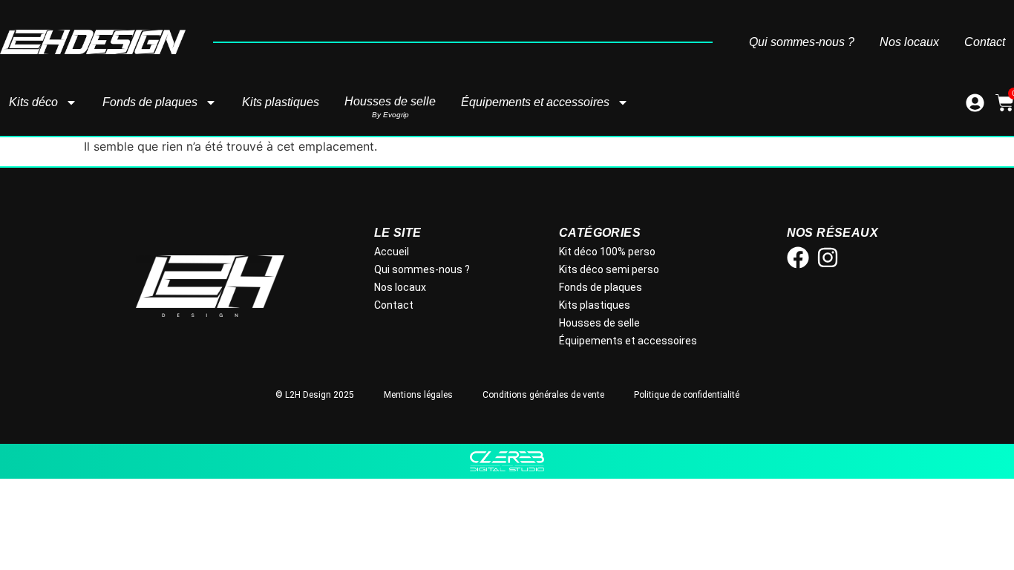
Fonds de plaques (149, 102)
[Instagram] (828, 257)
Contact (984, 42)
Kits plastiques (280, 102)
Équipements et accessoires (535, 102)
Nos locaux (909, 42)
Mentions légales (418, 395)
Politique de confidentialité (686, 395)
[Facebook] (798, 257)
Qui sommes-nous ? (801, 42)
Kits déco (33, 102)
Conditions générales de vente (543, 395)
